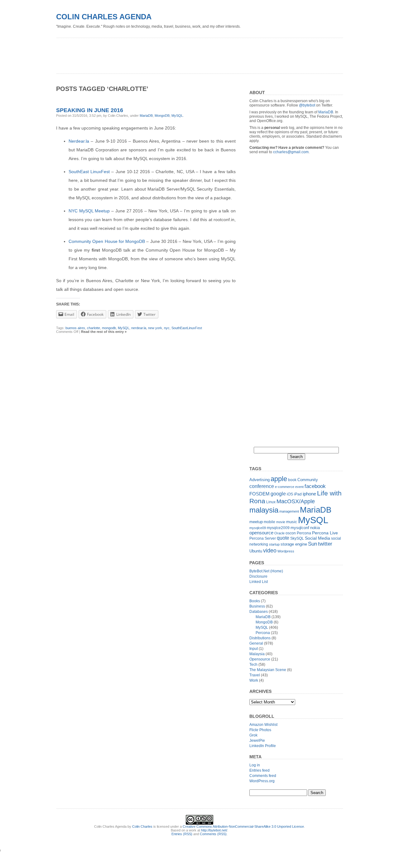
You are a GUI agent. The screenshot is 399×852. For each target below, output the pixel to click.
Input (253, 648)
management (289, 511)
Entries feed (259, 770)
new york (155, 328)
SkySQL (297, 538)
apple (279, 479)
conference (261, 486)
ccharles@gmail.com (291, 152)
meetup (256, 521)
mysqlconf (300, 527)
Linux (271, 502)
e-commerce (284, 487)
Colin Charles (142, 826)
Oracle (279, 533)
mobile (269, 522)
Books (254, 601)
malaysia (263, 510)
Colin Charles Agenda (103, 16)
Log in (254, 765)
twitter (325, 544)
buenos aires (75, 328)
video (269, 550)
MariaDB (146, 115)
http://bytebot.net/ (214, 830)
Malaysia (257, 654)
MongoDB (162, 115)
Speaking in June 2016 (89, 110)
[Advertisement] (169, 54)
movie (280, 522)
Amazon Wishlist (263, 724)
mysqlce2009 (278, 528)
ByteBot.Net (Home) (266, 571)
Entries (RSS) (181, 834)
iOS (290, 494)
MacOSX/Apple (295, 501)
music (291, 521)
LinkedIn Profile (262, 746)
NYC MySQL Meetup (89, 210)
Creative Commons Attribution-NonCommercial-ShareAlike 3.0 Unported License (243, 826)
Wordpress (285, 551)
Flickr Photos (260, 730)
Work (253, 680)
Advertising (259, 479)
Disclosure (258, 576)
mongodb (109, 328)
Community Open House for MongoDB (107, 241)
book (292, 480)
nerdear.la (138, 328)
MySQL (177, 115)
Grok (253, 735)
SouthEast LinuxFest (89, 171)
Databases (258, 611)
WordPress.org (262, 781)
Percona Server (262, 538)
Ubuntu (255, 551)
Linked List (258, 582)
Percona (304, 533)
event (299, 487)
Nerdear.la (79, 141)
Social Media (317, 538)
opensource (261, 532)
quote (283, 538)
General (256, 643)
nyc (167, 328)
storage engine (294, 544)
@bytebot (307, 105)
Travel (254, 675)
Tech (253, 664)
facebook (315, 486)
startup (274, 544)
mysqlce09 (257, 528)
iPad (298, 494)
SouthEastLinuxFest (186, 328)
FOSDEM (259, 493)
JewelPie (257, 740)
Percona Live (325, 533)
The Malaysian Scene (267, 670)
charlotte (93, 328)
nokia (315, 527)
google (278, 493)
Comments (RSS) (213, 834)
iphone (309, 493)
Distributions (260, 638)
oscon (291, 533)
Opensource (259, 659)
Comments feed (262, 776)
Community (307, 479)
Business (257, 606)
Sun (312, 544)
